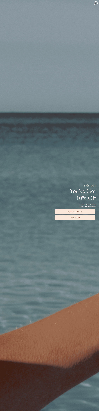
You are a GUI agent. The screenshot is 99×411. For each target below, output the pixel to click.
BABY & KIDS (75, 218)
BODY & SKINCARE (75, 212)
